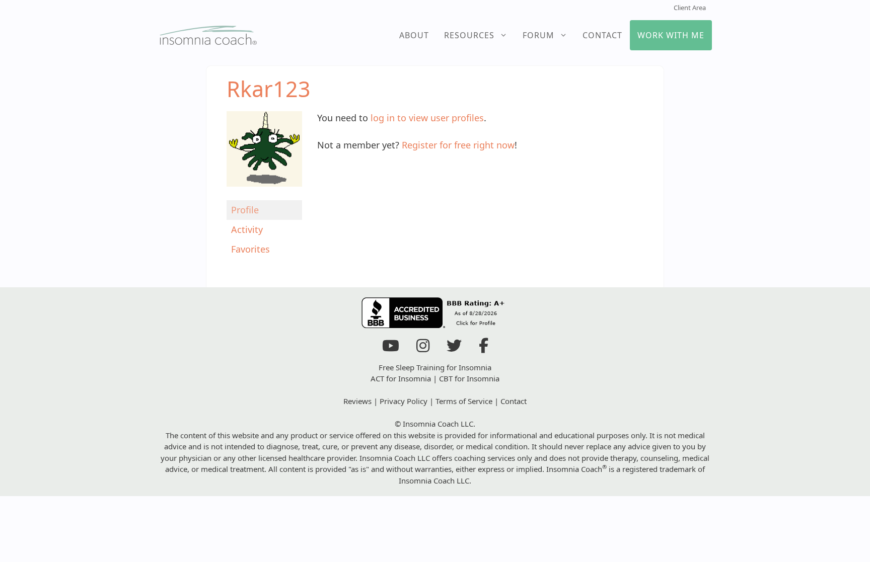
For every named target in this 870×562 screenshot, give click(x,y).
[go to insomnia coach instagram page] (423, 348)
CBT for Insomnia (469, 378)
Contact (602, 35)
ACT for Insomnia (401, 378)
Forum (538, 35)
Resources (469, 35)
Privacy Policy (403, 401)
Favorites (250, 249)
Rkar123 (269, 89)
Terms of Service (464, 401)
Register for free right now (458, 145)
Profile (245, 210)
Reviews (357, 401)
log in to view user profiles (427, 118)
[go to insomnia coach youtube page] (391, 348)
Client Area (690, 7)
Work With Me (670, 35)
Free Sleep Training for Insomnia (435, 367)
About (414, 35)
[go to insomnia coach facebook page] (483, 348)
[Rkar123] (264, 193)
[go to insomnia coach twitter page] (454, 348)
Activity (247, 229)
